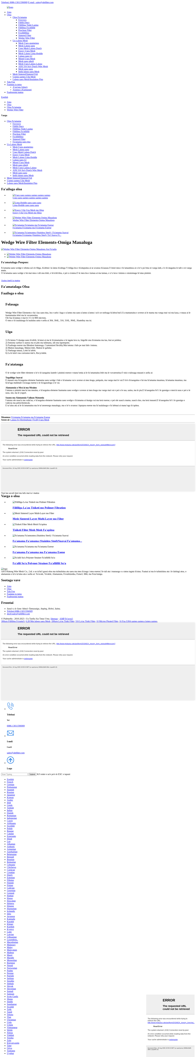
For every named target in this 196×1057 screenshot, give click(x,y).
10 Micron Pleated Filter (107, 621)
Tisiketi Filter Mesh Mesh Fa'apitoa (33, 529)
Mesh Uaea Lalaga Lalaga (30, 64)
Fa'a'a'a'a (22, 20)
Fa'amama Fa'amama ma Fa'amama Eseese (32, 227)
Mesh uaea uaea (25, 69)
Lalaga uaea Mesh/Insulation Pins (28, 79)
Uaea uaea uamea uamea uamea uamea (30, 198)
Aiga (9, 12)
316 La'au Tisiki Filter (85, 621)
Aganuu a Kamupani (22, 89)
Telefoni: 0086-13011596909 (14, 2)
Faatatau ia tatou (14, 84)
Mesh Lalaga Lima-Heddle (30, 53)
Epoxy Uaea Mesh (26, 51)
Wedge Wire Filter (26, 38)
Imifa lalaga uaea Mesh (28, 71)
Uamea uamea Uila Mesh (24, 77)
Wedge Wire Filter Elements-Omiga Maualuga (34, 220)
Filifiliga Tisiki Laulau (28, 25)
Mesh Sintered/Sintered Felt (25, 74)
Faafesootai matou (15, 92)
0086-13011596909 (16, 726)
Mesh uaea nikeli (26, 61)
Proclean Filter (25, 30)
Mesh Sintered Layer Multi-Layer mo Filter (38, 518)
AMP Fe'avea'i (66, 618)
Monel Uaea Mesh (26, 58)
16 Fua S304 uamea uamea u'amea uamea (138, 621)
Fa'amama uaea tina (21, 142)
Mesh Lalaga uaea (26, 46)
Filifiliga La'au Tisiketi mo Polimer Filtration (39, 507)
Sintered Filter (24, 35)
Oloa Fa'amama (20, 17)
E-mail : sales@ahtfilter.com (41, 2)
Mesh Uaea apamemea (28, 43)
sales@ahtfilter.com (16, 753)
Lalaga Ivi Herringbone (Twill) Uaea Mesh (29, 420)
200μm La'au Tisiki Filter (62, 621)
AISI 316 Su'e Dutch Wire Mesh (33, 66)
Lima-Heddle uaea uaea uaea (26, 205)
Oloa (9, 14)
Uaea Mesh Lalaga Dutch (30, 48)
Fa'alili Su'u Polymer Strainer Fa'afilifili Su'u (39, 563)
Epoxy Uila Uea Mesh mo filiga (27, 213)
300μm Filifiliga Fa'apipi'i (13, 621)
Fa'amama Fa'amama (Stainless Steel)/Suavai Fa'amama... (47, 541)
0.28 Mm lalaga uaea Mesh (38, 621)
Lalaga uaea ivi (25, 56)
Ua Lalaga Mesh (20, 40)
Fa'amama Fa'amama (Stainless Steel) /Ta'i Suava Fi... (37, 235)
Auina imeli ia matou (10, 280)
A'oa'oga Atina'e (20, 87)
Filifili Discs (23, 22)
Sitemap (54, 618)
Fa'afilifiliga (23, 33)
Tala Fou (11, 82)
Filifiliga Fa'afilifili (26, 27)
